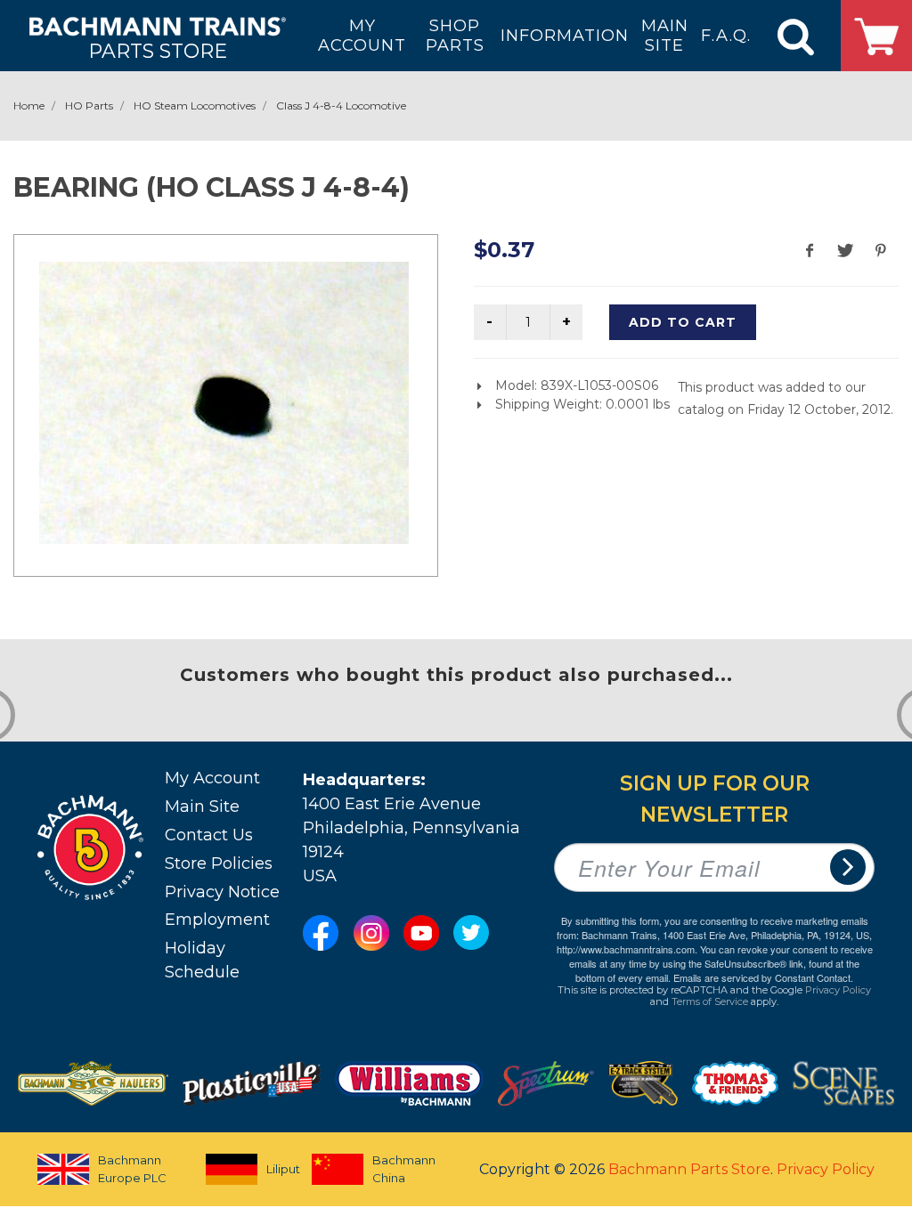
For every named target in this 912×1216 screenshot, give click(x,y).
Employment (217, 919)
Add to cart (683, 322)
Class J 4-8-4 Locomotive (341, 105)
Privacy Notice (222, 892)
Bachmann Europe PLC (132, 1169)
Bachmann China (404, 1169)
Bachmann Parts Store (689, 1169)
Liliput (273, 1169)
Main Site (202, 806)
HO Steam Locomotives (195, 105)
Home (29, 105)
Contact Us (209, 835)
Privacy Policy (838, 990)
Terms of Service (710, 1001)
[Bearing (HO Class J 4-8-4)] (224, 403)
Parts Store (157, 50)
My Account (212, 778)
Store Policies (219, 863)
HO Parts (89, 105)
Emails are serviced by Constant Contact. (763, 977)
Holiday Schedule (202, 960)
